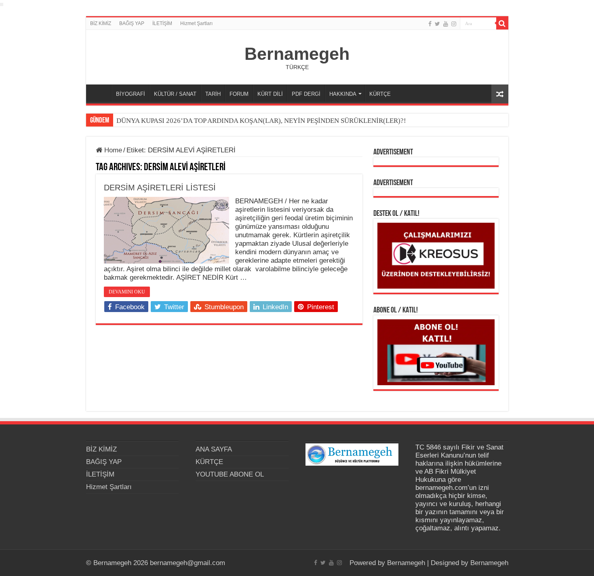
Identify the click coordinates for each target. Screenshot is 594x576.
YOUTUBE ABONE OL (230, 474)
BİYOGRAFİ (130, 94)
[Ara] (502, 23)
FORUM (239, 94)
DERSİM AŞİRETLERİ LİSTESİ (160, 187)
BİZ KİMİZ (100, 23)
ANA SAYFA (100, 92)
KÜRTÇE (380, 94)
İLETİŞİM (162, 23)
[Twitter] (437, 24)
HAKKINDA (342, 94)
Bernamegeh (297, 53)
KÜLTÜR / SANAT (175, 94)
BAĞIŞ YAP (131, 23)
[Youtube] (445, 24)
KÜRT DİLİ (270, 94)
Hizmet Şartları (196, 23)
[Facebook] (430, 24)
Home (112, 150)
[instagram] (454, 24)
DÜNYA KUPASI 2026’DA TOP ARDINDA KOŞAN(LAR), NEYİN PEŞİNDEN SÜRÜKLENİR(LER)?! (261, 120)
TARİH (213, 94)
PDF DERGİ (306, 94)
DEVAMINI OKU (127, 292)
